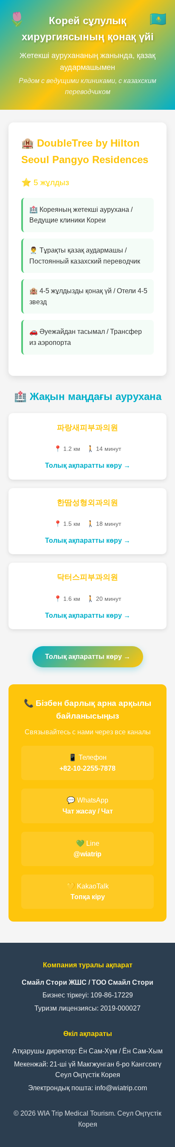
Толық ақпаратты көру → (87, 465)
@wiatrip (87, 854)
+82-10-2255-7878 (87, 768)
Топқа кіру (88, 896)
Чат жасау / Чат (87, 811)
